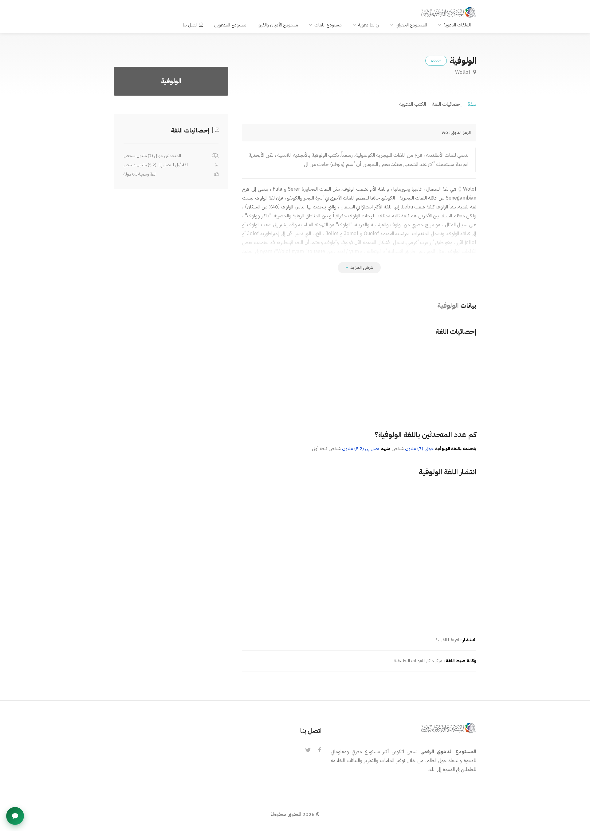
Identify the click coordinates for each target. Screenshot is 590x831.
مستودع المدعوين (230, 25)
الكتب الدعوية (412, 104)
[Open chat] (15, 816)
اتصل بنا (190, 25)
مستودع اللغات (328, 25)
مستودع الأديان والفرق (278, 25)
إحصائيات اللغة (447, 104)
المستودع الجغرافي (411, 25)
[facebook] (319, 750)
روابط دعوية (368, 25)
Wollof (463, 72)
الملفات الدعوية (457, 25)
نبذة (472, 104)
